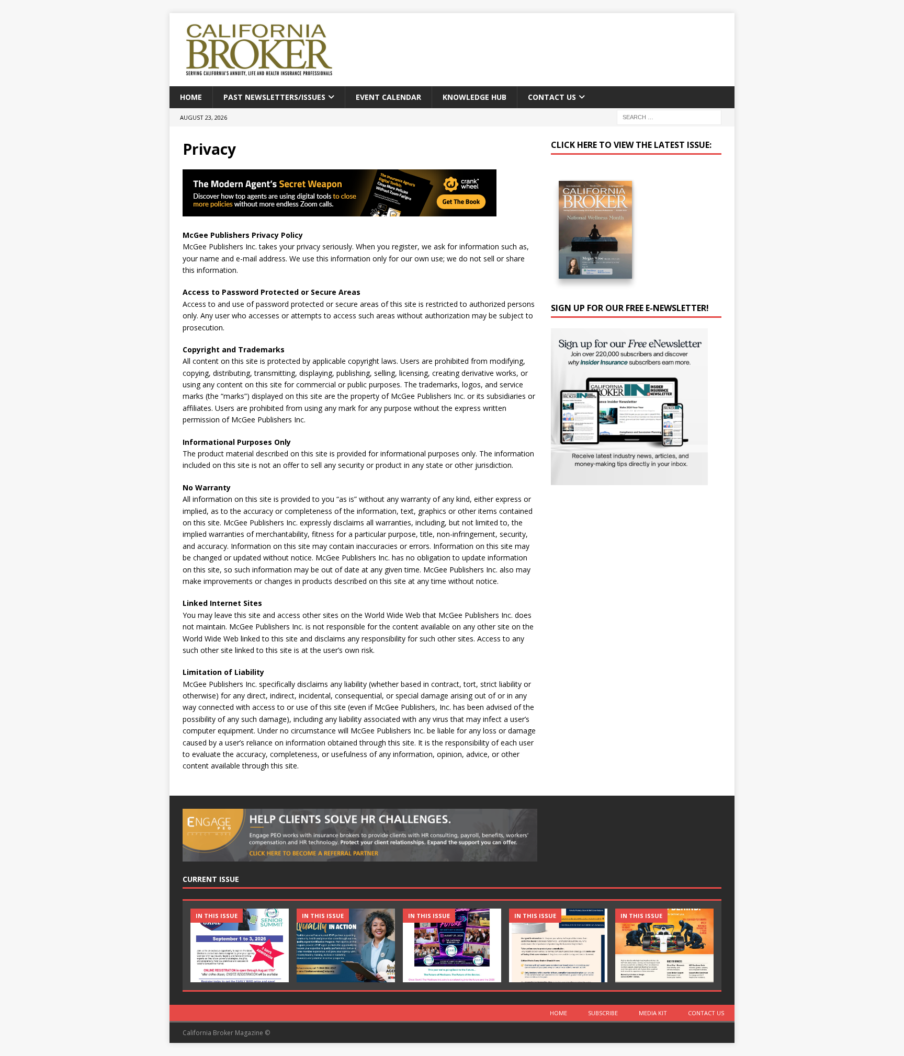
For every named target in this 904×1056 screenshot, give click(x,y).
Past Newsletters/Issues (274, 97)
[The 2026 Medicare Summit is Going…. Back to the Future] (452, 945)
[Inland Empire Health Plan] (346, 945)
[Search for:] (669, 117)
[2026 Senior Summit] (239, 945)
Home (191, 97)
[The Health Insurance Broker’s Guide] (558, 945)
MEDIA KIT (653, 1013)
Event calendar (388, 97)
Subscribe (603, 1013)
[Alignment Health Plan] (664, 945)
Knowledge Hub (474, 97)
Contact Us (552, 97)
